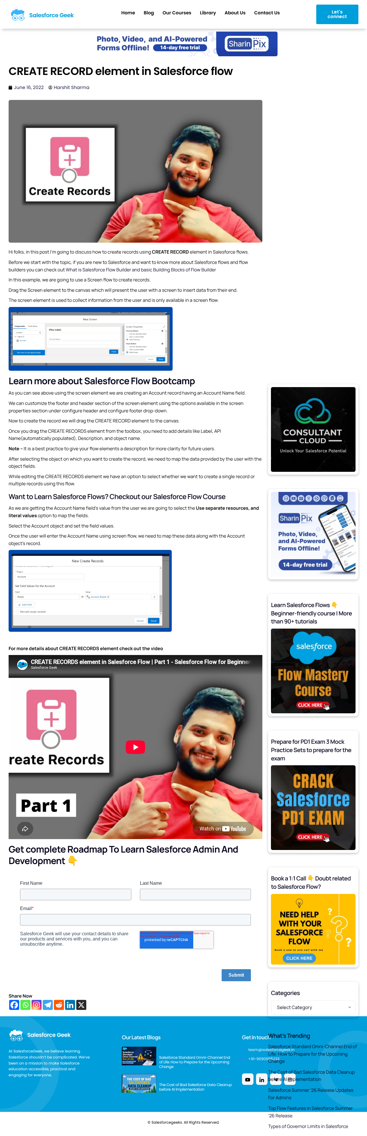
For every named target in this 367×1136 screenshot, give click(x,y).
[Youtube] (247, 1079)
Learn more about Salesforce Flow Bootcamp (102, 380)
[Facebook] (14, 1005)
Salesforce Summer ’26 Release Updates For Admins (311, 1094)
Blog (149, 13)
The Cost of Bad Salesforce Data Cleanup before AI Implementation (311, 1076)
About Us (235, 13)
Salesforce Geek (51, 15)
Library (208, 13)
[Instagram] (37, 1005)
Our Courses (177, 13)
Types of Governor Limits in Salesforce (308, 1126)
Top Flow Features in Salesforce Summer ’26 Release (310, 1112)
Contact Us (267, 13)
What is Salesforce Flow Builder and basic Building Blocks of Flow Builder (141, 269)
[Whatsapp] (25, 1005)
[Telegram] (48, 1005)
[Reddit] (59, 1005)
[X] (81, 1005)
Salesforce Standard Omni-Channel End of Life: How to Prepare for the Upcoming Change (312, 1053)
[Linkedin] (70, 1005)
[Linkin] (262, 1079)
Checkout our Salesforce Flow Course (167, 496)
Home (128, 13)
